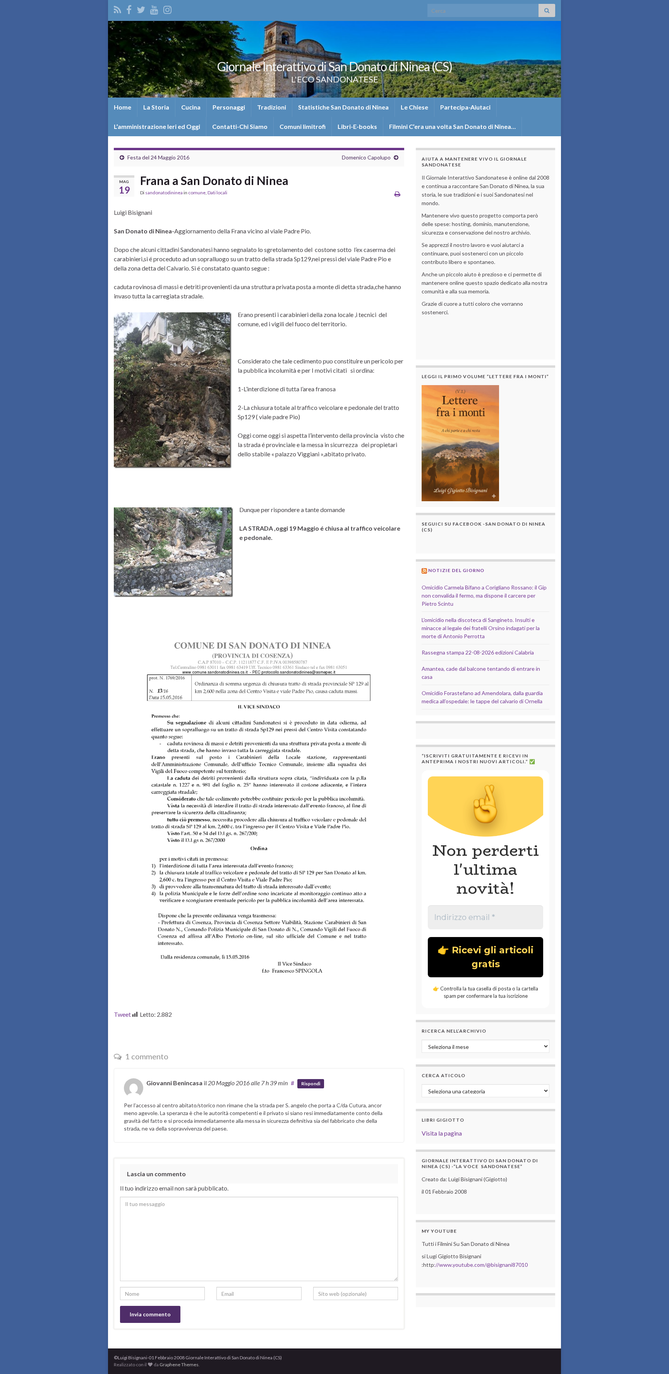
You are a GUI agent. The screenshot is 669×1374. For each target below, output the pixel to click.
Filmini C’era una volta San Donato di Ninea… (452, 126)
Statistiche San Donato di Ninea (343, 107)
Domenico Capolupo (366, 157)
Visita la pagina (442, 1133)
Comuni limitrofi (303, 126)
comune (197, 192)
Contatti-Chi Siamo (240, 126)
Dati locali (217, 192)
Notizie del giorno (456, 570)
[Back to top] (651, 1356)
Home (122, 107)
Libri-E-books (357, 126)
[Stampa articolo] (397, 193)
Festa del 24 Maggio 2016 (158, 157)
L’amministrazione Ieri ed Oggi (157, 126)
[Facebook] (129, 8)
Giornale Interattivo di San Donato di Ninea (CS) (334, 66)
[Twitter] (141, 8)
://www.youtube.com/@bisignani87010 (481, 1264)
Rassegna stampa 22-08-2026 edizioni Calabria (478, 652)
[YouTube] (154, 8)
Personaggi (229, 107)
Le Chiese (414, 107)
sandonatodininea (164, 192)
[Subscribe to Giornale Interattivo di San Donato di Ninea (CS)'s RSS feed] (117, 8)
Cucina (191, 107)
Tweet (122, 1014)
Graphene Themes (179, 1364)
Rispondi (310, 1083)
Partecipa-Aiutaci (465, 107)
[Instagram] (167, 8)
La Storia (156, 107)
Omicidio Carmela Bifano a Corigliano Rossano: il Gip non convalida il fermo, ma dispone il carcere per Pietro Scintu (484, 595)
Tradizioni (271, 107)
